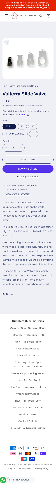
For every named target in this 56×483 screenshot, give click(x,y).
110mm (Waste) (15, 134)
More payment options (28, 177)
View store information (18, 194)
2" (22, 126)
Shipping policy (41, 469)
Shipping (18, 106)
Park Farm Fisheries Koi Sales (26, 465)
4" (33, 134)
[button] (6, 15)
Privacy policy (24, 469)
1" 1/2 (9, 126)
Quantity (7, 141)
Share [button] (9, 294)
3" (33, 126)
